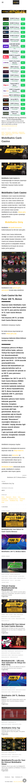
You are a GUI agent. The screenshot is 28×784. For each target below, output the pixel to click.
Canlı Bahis (5, 576)
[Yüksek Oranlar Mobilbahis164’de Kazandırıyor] (14, 566)
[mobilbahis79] (16, 2)
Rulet (10, 134)
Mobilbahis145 (14, 657)
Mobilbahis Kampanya (17, 655)
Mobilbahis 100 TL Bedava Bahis (14, 551)
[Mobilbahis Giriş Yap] (14, 713)
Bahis (3, 132)
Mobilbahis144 (5, 657)
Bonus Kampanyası (15, 574)
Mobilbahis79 (15, 756)
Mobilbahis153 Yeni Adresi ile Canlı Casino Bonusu (13, 625)
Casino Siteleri (13, 576)
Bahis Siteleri (5, 574)
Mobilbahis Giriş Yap (11, 728)
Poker (6, 134)
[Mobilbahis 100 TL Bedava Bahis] (14, 542)
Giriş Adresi (5, 578)
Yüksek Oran (5, 582)
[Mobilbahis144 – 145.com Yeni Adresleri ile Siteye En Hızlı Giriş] (14, 642)
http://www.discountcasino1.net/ (9, 125)
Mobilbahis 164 (21, 578)
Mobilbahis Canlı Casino (12, 133)
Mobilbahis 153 (6, 616)
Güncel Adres (13, 578)
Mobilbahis (15, 132)
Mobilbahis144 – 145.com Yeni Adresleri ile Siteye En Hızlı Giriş (14, 663)
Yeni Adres (18, 580)
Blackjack (8, 132)
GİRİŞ (23, 19)
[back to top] (24, 780)
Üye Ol (12, 580)
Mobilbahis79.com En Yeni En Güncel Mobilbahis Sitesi (13, 762)
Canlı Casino (9, 614)
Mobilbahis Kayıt (16, 691)
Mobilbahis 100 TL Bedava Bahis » (16, 477)
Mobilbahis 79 (12, 722)
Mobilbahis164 (5, 580)
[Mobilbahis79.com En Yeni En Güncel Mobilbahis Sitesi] (14, 744)
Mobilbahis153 (5, 620)
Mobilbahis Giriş (14, 500)
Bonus (14, 497)
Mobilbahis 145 (6, 653)
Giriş (19, 497)
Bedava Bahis (5, 687)
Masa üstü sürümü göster (18, 781)
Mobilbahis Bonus (13, 498)
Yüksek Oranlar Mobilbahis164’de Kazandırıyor (9, 588)
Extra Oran (21, 576)
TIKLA (23, 23)
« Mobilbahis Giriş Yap (8, 483)
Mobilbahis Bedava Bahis (8, 689)
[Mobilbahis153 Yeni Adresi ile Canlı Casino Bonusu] (14, 520)
